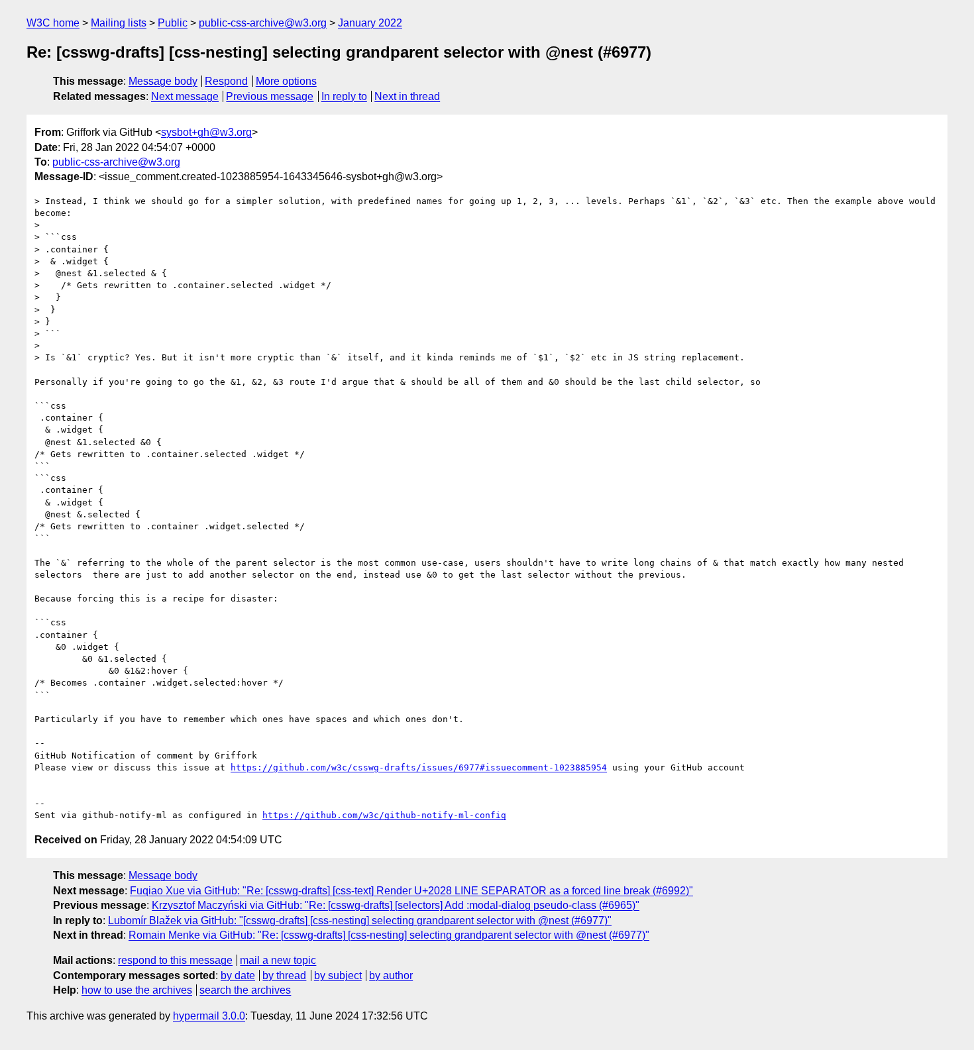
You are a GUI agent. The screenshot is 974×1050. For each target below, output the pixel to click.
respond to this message (175, 960)
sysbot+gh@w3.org (206, 132)
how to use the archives (136, 990)
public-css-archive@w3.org (263, 22)
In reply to (344, 96)
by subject (338, 975)
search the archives (245, 990)
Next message (185, 96)
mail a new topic (278, 960)
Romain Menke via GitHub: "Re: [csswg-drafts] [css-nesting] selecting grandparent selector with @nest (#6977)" (389, 935)
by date (238, 975)
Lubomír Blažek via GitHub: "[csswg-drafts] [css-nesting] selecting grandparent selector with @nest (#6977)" (360, 920)
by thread (284, 975)
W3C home (53, 22)
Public (173, 22)
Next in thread (407, 96)
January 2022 (370, 22)
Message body (163, 81)
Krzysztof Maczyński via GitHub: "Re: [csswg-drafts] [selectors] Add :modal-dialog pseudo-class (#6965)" (395, 905)
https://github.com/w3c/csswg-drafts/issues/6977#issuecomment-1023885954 (419, 767)
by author (391, 975)
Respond (226, 81)
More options (286, 81)
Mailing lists (118, 22)
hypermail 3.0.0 (209, 1016)
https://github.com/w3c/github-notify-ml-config (384, 815)
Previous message (269, 96)
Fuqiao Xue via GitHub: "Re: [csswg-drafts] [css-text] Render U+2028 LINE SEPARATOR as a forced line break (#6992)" (411, 890)
